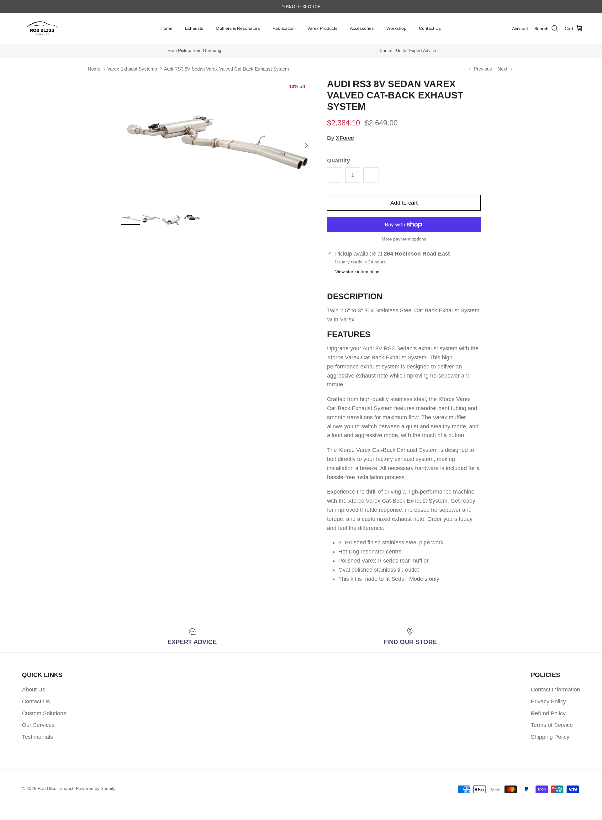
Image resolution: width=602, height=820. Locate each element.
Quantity (338, 160)
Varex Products (322, 28)
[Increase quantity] (370, 175)
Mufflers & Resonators (238, 28)
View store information (357, 271)
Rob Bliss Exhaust (55, 788)
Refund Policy (548, 713)
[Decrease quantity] (334, 175)
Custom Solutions (44, 713)
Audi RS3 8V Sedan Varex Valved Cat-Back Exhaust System (226, 68)
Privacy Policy (548, 701)
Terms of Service (552, 725)
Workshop (396, 28)
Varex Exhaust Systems (132, 68)
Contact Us (430, 28)
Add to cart (404, 203)
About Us (33, 689)
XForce (345, 138)
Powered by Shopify (95, 788)
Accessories (362, 28)
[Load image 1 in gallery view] (217, 142)
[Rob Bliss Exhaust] (42, 28)
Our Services (38, 725)
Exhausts (194, 28)
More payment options (404, 238)
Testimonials (37, 737)
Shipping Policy (550, 737)
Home (166, 28)
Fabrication (283, 28)
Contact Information (555, 689)
